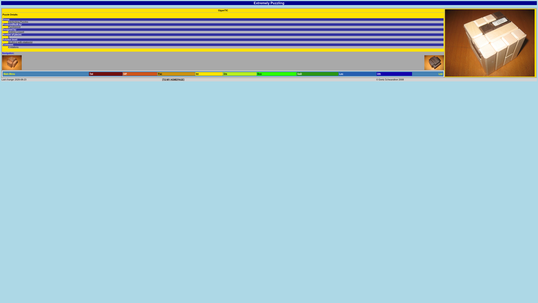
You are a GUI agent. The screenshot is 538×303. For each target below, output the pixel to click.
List (441, 74)
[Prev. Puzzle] (12, 69)
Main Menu (9, 74)
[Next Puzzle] (434, 69)
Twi (91, 74)
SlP (125, 74)
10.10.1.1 (12, 42)
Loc (341, 74)
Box (259, 74)
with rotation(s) (25, 42)
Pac (160, 74)
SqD (299, 74)
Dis (225, 74)
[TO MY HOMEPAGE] (173, 79)
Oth (379, 74)
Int (197, 74)
